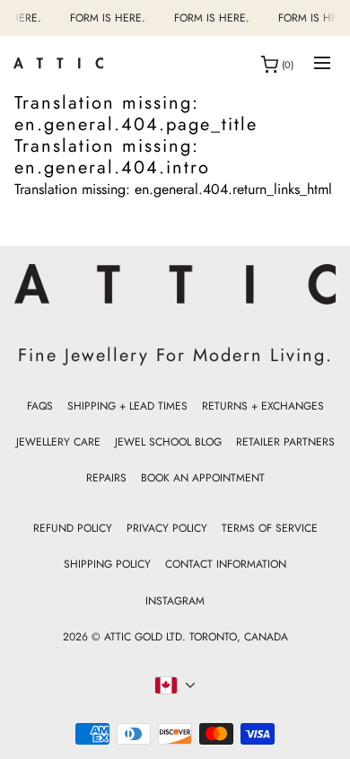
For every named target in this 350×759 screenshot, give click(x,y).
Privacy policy (167, 528)
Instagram (175, 601)
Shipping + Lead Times (127, 406)
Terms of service (270, 528)
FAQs (40, 406)
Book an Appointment (203, 478)
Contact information (225, 564)
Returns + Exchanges (263, 406)
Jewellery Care (58, 442)
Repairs (106, 478)
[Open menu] (322, 64)
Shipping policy (107, 564)
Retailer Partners (285, 442)
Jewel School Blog (168, 442)
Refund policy (72, 528)
